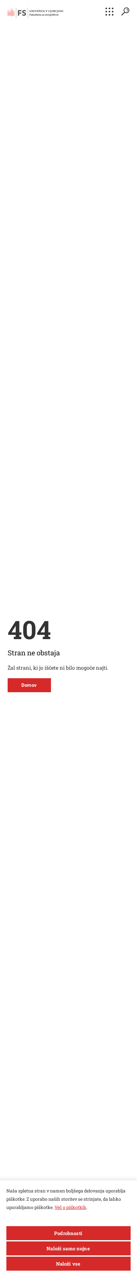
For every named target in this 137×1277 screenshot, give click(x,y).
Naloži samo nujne (68, 1248)
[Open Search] (125, 11)
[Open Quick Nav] (109, 12)
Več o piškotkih (70, 1207)
